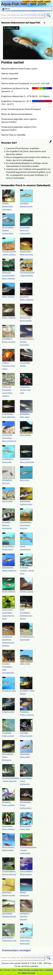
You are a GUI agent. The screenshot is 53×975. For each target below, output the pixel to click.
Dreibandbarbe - (26, 502)
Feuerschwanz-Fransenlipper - (8, 614)
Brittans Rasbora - (8, 848)
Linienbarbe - (26, 734)
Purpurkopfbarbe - (26, 781)
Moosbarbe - (7, 525)
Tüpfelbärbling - (27, 460)
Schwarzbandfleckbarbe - (10, 779)
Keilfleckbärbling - (26, 940)
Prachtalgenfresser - (27, 638)
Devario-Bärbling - (8, 547)
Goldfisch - (8, 366)
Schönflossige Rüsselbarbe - (8, 641)
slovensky (26, 1)
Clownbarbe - (26, 205)
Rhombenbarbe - (26, 805)
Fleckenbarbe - (25, 755)
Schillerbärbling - (8, 415)
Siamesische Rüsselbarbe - (7, 391)
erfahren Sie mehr (28, 973)
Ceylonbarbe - (8, 734)
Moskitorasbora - (26, 319)
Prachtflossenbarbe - (9, 253)
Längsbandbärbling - (9, 872)
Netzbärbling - (8, 893)
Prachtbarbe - (27, 713)
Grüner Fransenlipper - (26, 614)
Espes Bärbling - (9, 939)
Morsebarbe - (27, 298)
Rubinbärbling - (25, 415)
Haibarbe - (7, 206)
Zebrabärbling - (7, 481)
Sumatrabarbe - (8, 827)
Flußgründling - (25, 390)
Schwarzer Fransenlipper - (8, 668)
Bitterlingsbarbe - (26, 827)
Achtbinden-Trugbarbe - (27, 570)
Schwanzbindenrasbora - (28, 850)
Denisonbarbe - (9, 915)
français (34, 1)
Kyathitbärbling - (8, 460)
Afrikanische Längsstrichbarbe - (8, 275)
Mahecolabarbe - (8, 757)
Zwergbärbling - (9, 340)
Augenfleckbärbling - (27, 342)
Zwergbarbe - (27, 692)
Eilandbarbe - (8, 803)
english (40, 1)
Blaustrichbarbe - (26, 253)
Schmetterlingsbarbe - (27, 274)
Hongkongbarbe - (8, 230)
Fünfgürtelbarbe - (26, 525)
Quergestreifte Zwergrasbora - (9, 438)
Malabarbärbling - (9, 569)
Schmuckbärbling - (26, 872)
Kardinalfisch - (25, 916)
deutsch (47, 1)
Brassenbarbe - (25, 230)
